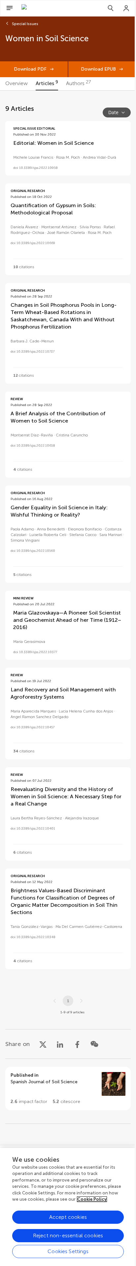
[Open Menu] (10, 8)
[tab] (16, 83)
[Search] (111, 8)
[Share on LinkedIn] (60, 1044)
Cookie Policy (92, 1199)
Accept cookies (68, 1217)
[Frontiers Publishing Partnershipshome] (57, 8)
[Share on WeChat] (94, 1044)
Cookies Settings (68, 1251)
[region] (68, 1207)
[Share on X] (43, 1044)
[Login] (126, 8)
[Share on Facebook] (77, 1044)
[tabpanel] (68, 618)
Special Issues (25, 23)
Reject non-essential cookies (68, 1235)
